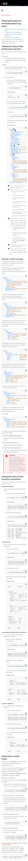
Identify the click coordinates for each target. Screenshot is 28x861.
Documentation (6, 15)
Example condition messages (13, 32)
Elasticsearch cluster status (11, 37)
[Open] (2, 10)
